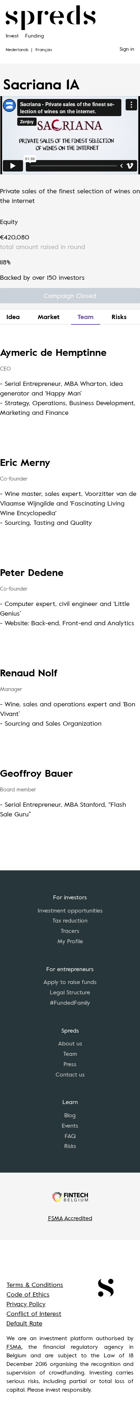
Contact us (70, 1074)
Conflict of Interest (33, 1313)
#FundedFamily (70, 1002)
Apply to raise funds (70, 982)
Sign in (127, 49)
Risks (119, 316)
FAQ (70, 1136)
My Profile (70, 941)
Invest (12, 35)
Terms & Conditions (34, 1284)
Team (86, 316)
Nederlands (17, 49)
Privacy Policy (26, 1303)
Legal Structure (70, 992)
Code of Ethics (28, 1294)
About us (70, 1043)
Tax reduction (70, 920)
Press (70, 1064)
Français (44, 49)
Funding (34, 35)
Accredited (70, 1218)
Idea (13, 316)
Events (70, 1125)
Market (49, 316)
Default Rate (24, 1323)
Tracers (70, 930)
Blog (70, 1115)
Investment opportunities (70, 910)
